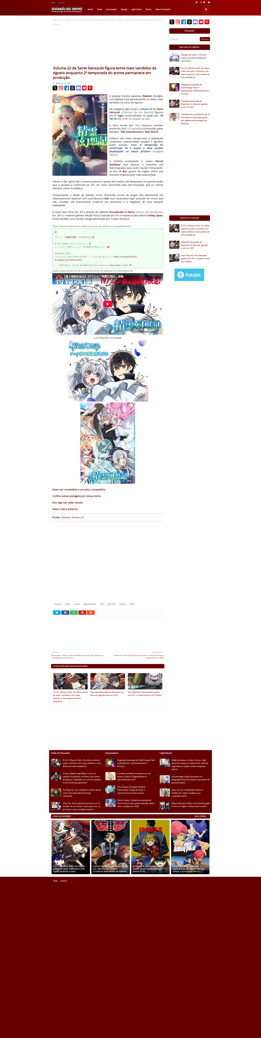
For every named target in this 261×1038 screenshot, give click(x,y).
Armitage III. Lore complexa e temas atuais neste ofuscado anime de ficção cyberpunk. (82, 793)
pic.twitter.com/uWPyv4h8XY (68, 260)
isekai (102, 604)
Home (53, 3)
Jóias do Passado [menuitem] (163, 9)
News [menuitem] (99, 9)
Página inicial (58, 20)
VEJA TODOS (200, 816)
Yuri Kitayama (143, 125)
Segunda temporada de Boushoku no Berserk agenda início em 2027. (106, 693)
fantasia (77, 604)
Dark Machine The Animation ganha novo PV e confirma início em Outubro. (145, 693)
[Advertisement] (107, 45)
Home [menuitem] (90, 9)
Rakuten (66, 517)
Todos (132, 604)
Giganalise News (89, 604)
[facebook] (204, 2)
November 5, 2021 (119, 265)
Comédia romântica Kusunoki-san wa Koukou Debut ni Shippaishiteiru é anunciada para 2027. (133, 776)
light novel (112, 604)
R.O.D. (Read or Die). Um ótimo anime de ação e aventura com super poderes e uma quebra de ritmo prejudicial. (70, 697)
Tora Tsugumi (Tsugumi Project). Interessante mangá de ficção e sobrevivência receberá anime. (131, 790)
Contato (61, 3)
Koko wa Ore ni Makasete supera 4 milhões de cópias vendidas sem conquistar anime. (187, 793)
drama (67, 604)
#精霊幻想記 (71, 237)
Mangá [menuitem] (124, 9)
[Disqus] (107, 564)
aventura (67, 20)
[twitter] (196, 2)
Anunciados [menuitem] (111, 9)
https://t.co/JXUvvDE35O (125, 256)
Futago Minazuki (120, 218)
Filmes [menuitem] (148, 9)
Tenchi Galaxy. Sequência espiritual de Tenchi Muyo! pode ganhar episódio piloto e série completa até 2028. (136, 803)
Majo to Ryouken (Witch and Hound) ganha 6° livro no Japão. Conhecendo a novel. (191, 805)
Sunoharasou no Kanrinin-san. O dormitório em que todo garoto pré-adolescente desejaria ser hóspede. (195, 119)
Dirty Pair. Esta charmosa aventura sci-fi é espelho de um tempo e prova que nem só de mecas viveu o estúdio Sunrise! (81, 806)
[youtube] (208, 2)
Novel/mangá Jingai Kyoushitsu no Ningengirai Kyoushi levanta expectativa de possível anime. (191, 779)
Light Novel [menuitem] (136, 9)
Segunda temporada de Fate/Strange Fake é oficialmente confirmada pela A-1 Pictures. (195, 89)
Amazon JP (78, 517)
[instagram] (201, 2)
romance (122, 604)
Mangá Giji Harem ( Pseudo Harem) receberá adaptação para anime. (193, 58)
